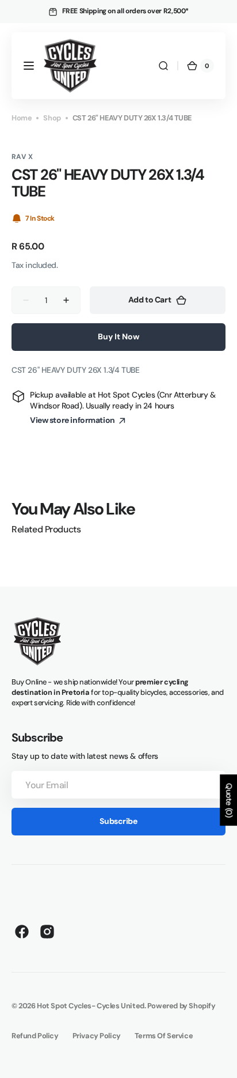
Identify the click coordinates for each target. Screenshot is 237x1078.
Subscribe (118, 821)
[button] (28, 65)
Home (22, 118)
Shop (51, 118)
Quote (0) (229, 800)
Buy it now (118, 336)
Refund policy (35, 1036)
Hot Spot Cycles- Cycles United (90, 1006)
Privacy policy (96, 1036)
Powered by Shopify (181, 1006)
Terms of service (164, 1036)
